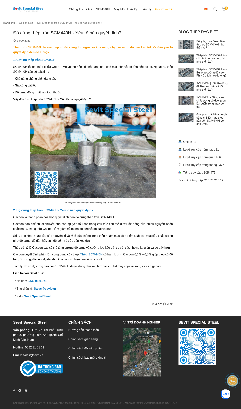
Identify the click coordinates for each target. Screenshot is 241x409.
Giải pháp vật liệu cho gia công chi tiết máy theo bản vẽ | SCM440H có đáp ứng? (211, 119)
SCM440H (103, 9)
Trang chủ (9, 22)
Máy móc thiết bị (125, 9)
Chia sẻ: (156, 304)
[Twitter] (171, 304)
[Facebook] (164, 304)
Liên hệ (146, 9)
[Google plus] (167, 304)
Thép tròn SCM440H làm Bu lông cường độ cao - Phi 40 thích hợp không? (211, 72)
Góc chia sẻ (163, 9)
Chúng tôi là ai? (80, 9)
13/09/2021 (24, 40)
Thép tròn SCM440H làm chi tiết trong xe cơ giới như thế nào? (211, 58)
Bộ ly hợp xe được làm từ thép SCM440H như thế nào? (210, 44)
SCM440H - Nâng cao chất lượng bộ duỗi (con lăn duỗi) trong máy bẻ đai (211, 102)
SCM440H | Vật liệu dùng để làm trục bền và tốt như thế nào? (211, 86)
